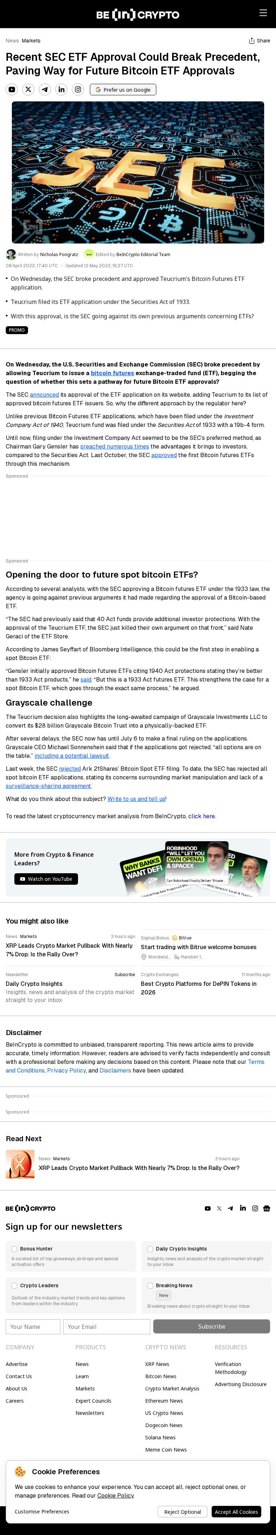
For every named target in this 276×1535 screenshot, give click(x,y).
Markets (31, 40)
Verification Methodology (231, 1368)
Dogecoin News (164, 1425)
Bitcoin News (160, 1376)
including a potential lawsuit (71, 756)
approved (164, 455)
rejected (70, 769)
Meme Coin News (166, 1449)
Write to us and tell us (136, 799)
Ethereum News (164, 1400)
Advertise (17, 1364)
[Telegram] (45, 89)
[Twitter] (28, 89)
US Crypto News (164, 1412)
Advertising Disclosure (241, 1384)
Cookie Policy (115, 1495)
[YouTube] (12, 89)
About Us (16, 1388)
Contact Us (19, 1376)
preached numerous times (114, 446)
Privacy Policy (66, 1070)
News (12, 40)
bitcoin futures (112, 373)
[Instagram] (78, 89)
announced (44, 394)
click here (201, 816)
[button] (71, 1256)
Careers (15, 1400)
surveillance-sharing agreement (48, 786)
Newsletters (89, 1412)
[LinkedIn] (61, 89)
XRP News (157, 1364)
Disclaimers (115, 1070)
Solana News (160, 1437)
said (85, 679)
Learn (82, 1376)
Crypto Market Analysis (172, 1388)
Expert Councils (93, 1400)
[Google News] (266, 1208)
